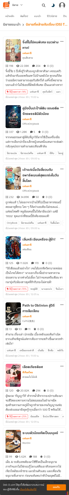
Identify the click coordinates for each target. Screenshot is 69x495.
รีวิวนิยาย (52, 16)
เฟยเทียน (26, 249)
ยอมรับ (56, 487)
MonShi (26, 443)
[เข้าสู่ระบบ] (62, 5)
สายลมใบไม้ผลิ (29, 377)
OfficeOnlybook (30, 124)
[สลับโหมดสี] (53, 5)
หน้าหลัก (9, 16)
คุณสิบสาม (27, 58)
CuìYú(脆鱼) (28, 321)
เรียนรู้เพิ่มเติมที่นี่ (28, 489)
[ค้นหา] (44, 5)
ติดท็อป (24, 16)
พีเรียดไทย (27, 372)
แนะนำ (37, 16)
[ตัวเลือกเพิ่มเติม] (62, 41)
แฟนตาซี (26, 53)
